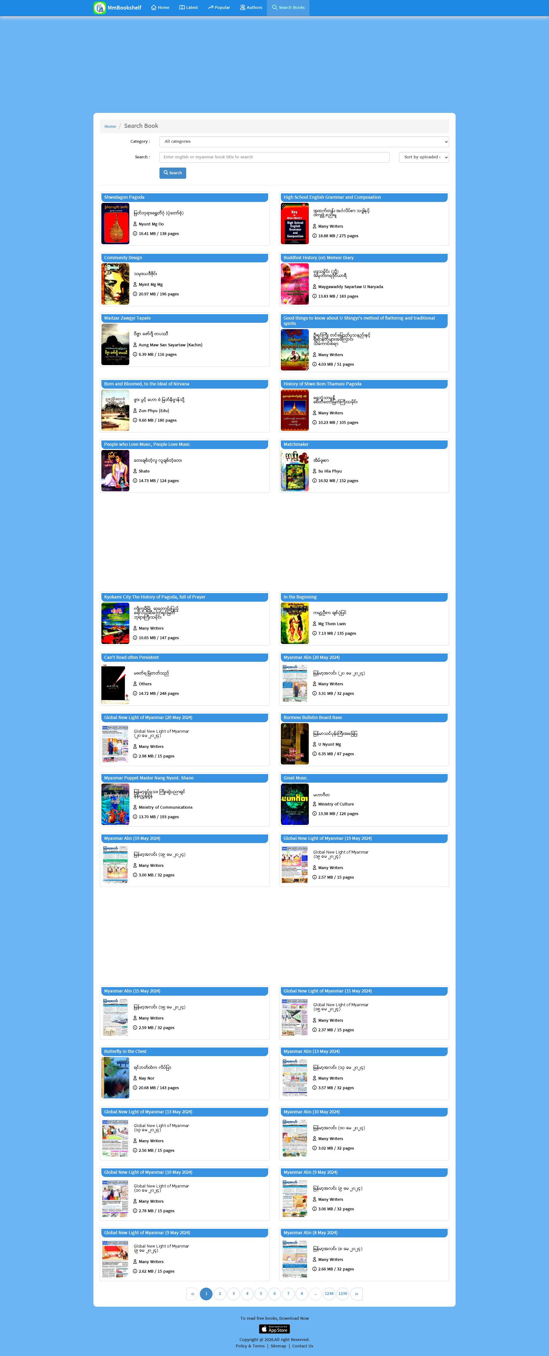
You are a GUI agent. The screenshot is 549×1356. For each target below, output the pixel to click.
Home (163, 7)
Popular (222, 7)
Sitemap (278, 1346)
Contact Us (302, 1346)
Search (175, 173)
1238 (329, 1293)
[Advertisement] (274, 66)
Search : (142, 157)
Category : (140, 141)
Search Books (292, 7)
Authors (254, 7)
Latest (192, 7)
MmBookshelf (124, 8)
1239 (342, 1293)
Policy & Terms (250, 1346)
